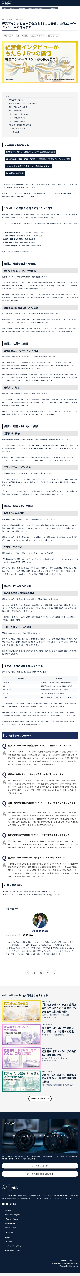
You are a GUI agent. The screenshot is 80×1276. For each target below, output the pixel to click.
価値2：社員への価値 (15, 110)
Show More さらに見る (39, 1098)
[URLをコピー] (55, 972)
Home (4, 8)
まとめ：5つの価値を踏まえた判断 (20, 125)
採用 (17, 36)
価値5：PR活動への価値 (17, 121)
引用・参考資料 (14, 132)
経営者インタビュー (54, 36)
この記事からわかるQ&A (17, 128)
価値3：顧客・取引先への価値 (18, 114)
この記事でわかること (16, 100)
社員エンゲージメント (37, 36)
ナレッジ (12, 8)
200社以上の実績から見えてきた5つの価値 (23, 103)
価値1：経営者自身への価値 (18, 107)
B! (48, 972)
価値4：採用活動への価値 (17, 118)
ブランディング (8, 36)
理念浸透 (25, 36)
